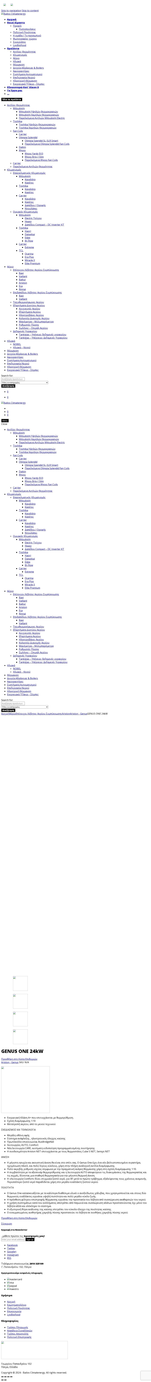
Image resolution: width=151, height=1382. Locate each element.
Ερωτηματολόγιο (16, 1305)
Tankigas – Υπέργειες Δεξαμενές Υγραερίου (43, 337)
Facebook (12, 1245)
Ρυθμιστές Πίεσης (29, 324)
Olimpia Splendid (28, 137)
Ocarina (29, 253)
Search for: (7, 375)
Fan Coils (18, 131)
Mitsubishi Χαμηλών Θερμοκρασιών (39, 114)
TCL (21, 250)
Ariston (23, 282)
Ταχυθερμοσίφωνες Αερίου (28, 302)
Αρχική (11, 19)
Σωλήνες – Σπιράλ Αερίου (33, 328)
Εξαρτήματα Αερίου (30, 312)
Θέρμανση (18, 64)
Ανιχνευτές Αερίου (29, 308)
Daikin (22, 147)
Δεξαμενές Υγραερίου (25, 331)
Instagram (13, 1254)
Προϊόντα (13, 48)
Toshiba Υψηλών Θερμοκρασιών (37, 124)
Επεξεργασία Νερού (24, 77)
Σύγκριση (6, 1223)
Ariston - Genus (78, 713)
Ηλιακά (17, 61)
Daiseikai (30, 234)
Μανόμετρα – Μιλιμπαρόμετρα (36, 321)
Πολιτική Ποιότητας (24, 32)
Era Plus (29, 257)
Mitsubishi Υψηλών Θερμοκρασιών (38, 111)
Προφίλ (17, 25)
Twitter (11, 1248)
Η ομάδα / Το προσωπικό (27, 35)
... (8, 93)
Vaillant (23, 276)
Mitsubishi (19, 108)
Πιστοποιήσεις (27, 29)
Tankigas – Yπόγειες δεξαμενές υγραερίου (42, 334)
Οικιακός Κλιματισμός (25, 211)
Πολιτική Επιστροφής (19, 1337)
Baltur (22, 279)
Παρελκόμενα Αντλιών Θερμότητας (32, 166)
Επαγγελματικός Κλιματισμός (29, 173)
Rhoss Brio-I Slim (34, 156)
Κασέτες (29, 182)
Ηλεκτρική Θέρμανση (25, 80)
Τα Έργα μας (14, 90)
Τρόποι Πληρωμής (17, 1327)
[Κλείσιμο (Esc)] (2, 1376)
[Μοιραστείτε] (5, 1376)
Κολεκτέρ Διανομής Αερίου (34, 318)
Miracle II (30, 260)
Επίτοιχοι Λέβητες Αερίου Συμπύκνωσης (36, 270)
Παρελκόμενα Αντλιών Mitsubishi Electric (42, 118)
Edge (27, 237)
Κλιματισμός (20, 55)
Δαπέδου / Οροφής (35, 205)
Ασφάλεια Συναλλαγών (19, 1330)
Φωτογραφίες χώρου (25, 38)
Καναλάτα (30, 179)
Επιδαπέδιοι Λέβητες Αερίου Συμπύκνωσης (37, 292)
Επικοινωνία (14, 1311)
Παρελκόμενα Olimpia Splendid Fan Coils (47, 144)
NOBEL (17, 344)
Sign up (30, 1239)
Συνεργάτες (19, 42)
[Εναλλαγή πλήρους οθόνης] (8, 1376)
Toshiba (17, 121)
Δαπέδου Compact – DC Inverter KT (44, 224)
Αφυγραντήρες (21, 71)
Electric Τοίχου (33, 218)
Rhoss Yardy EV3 (34, 153)
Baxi (21, 273)
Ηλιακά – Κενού (21, 347)
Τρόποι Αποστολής (18, 1333)
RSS (9, 1258)
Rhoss (22, 150)
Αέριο (16, 58)
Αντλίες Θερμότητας (24, 51)
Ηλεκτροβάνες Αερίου (31, 315)
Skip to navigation (11, 10)
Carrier (23, 134)
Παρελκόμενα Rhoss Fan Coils (41, 160)
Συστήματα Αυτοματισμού (27, 74)
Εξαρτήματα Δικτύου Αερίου (29, 305)
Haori (28, 231)
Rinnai (22, 289)
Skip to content (30, 10)
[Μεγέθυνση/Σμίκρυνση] (11, 1376)
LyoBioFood (19, 45)
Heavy (28, 221)
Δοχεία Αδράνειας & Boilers (28, 67)
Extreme (29, 247)
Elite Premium (32, 263)
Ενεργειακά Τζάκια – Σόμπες (29, 84)
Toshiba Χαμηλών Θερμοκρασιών (37, 127)
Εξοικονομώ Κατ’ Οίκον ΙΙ (23, 87)
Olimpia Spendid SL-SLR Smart (41, 140)
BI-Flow (29, 240)
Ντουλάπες (31, 208)
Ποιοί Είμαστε (16, 22)
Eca (21, 286)
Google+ (12, 1251)
